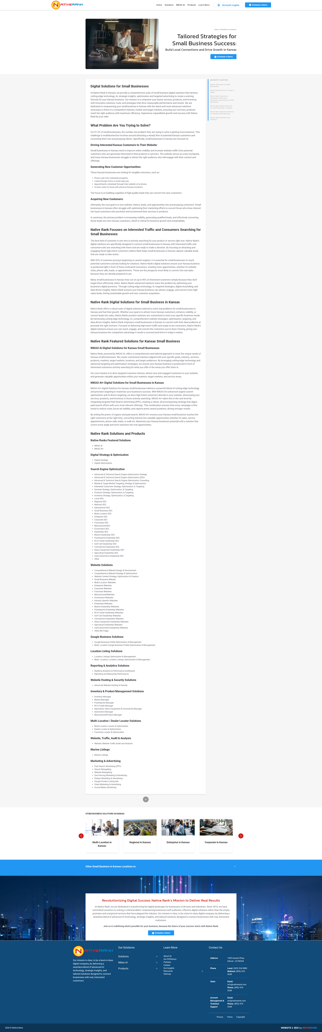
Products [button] (192, 5)
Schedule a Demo (259, 5)
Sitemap (167, 974)
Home (159, 5)
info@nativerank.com (236, 984)
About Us (168, 956)
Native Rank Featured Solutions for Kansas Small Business (222, 113)
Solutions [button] (169, 5)
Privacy (220, 1017)
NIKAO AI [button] (180, 5)
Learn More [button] (204, 5)
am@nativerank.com (236, 1001)
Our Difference (170, 959)
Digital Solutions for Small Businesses (220, 85)
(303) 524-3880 (240, 968)
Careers (167, 965)
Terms (230, 1017)
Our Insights (169, 968)
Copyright (240, 1017)
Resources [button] (168, 971)
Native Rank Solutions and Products (220, 119)
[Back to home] (67, 5)
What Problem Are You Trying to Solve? (222, 91)
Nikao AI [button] (123, 962)
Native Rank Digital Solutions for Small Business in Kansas (221, 107)
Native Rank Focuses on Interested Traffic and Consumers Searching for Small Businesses (222, 99)
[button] (81, 835)
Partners (167, 962)
